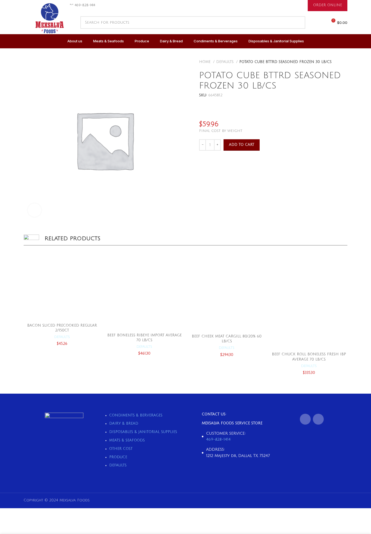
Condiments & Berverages (135, 415)
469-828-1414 (218, 439)
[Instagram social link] (318, 419)
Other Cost (121, 449)
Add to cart (241, 145)
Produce (118, 457)
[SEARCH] (299, 22)
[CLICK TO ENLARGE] (34, 210)
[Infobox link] (82, 5)
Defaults (225, 62)
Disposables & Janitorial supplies (143, 432)
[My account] (321, 22)
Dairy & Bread (123, 423)
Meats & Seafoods (127, 440)
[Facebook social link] (305, 419)
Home (205, 62)
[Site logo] (49, 24)
